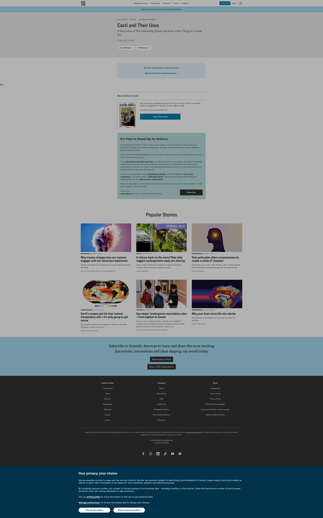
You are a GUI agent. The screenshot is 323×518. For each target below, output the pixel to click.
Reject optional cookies (129, 510)
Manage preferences (89, 502)
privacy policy (93, 497)
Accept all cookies (94, 510)
